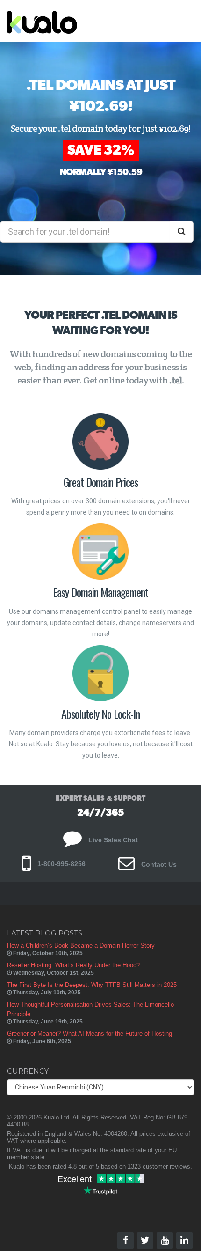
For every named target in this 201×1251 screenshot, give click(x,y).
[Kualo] (80, 21)
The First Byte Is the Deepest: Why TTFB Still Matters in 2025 (92, 984)
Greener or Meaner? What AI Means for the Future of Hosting (89, 1033)
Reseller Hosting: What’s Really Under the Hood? (73, 965)
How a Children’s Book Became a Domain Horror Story (81, 945)
